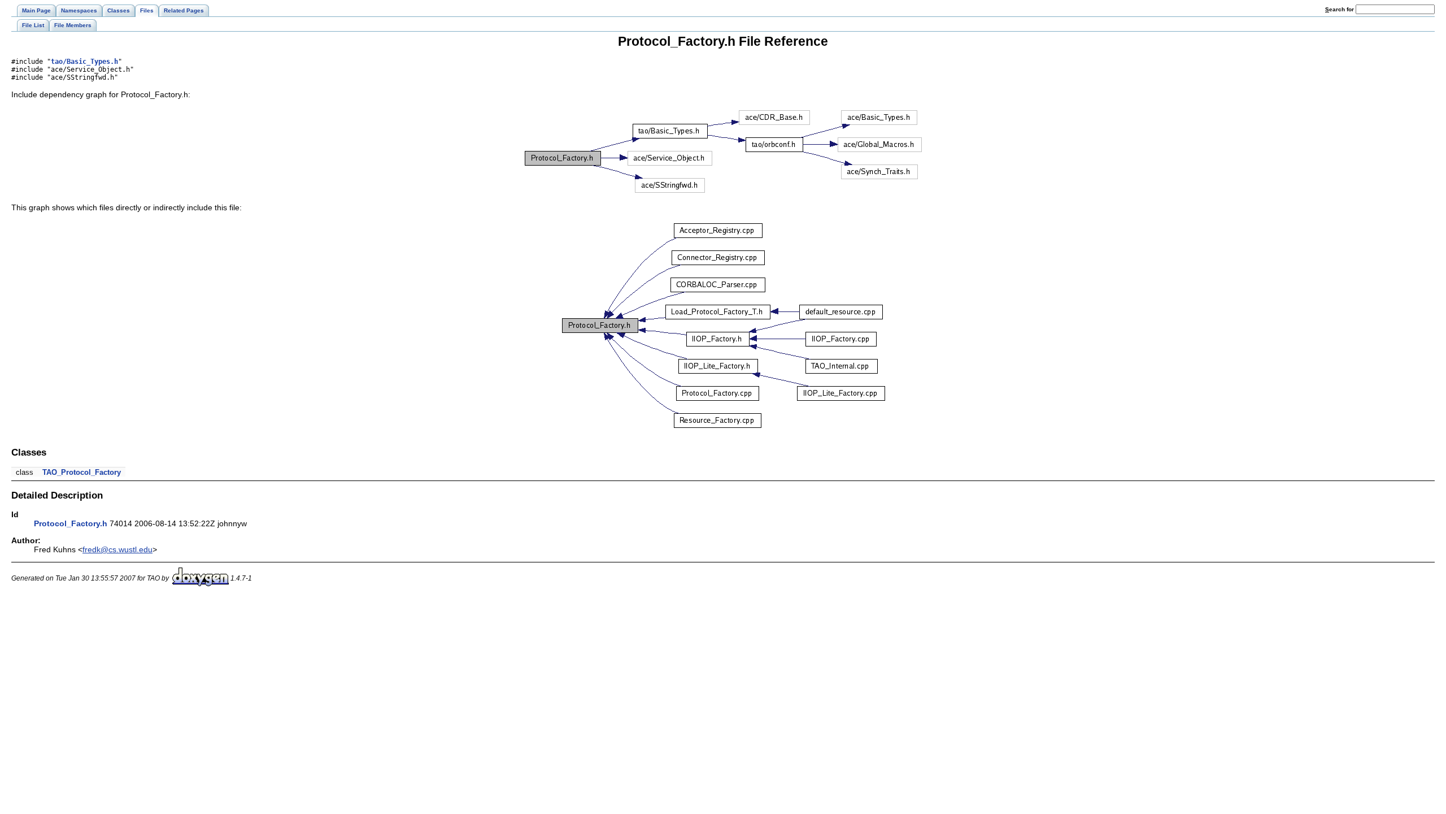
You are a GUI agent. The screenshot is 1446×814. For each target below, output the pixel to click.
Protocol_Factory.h (70, 523)
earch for (1340, 9)
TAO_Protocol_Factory (81, 472)
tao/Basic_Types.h (84, 62)
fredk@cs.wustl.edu (117, 549)
